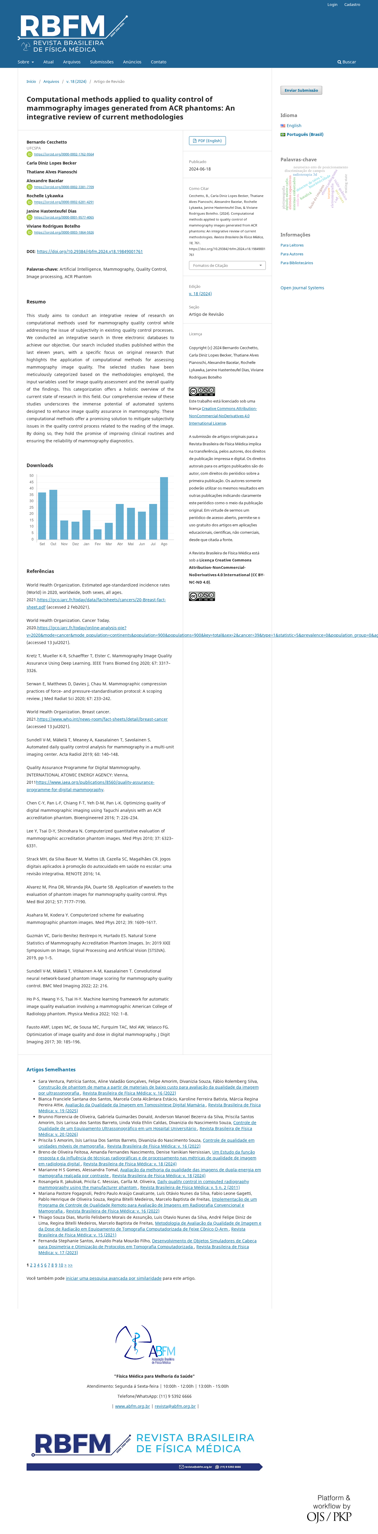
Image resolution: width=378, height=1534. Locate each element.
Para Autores (292, 254)
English (294, 125)
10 (60, 1265)
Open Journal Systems (302, 287)
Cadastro (352, 4)
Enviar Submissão (301, 90)
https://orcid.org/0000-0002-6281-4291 (64, 202)
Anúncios (132, 62)
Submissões (102, 62)
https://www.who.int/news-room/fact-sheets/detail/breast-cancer (102, 719)
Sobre (24, 62)
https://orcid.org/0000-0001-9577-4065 (64, 217)
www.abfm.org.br (132, 1406)
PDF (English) (209, 140)
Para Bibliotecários (297, 262)
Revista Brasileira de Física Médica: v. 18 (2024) (130, 1164)
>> (70, 1265)
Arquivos (72, 62)
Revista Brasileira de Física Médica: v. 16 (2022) (129, 1093)
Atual (48, 62)
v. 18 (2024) (76, 81)
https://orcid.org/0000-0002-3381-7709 (64, 187)
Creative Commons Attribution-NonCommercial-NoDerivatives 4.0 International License (223, 416)
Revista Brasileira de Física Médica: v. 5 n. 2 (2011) (190, 1187)
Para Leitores (292, 245)
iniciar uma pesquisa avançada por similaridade (114, 1278)
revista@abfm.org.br (175, 1406)
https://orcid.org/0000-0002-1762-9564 (64, 154)
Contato (158, 62)
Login (333, 4)
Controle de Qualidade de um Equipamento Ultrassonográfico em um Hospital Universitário (147, 1125)
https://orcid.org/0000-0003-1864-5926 (64, 232)
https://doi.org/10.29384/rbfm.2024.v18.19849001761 (90, 251)
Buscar (348, 62)
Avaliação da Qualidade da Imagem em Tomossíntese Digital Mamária (135, 1105)
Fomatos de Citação (210, 265)
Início (31, 81)
